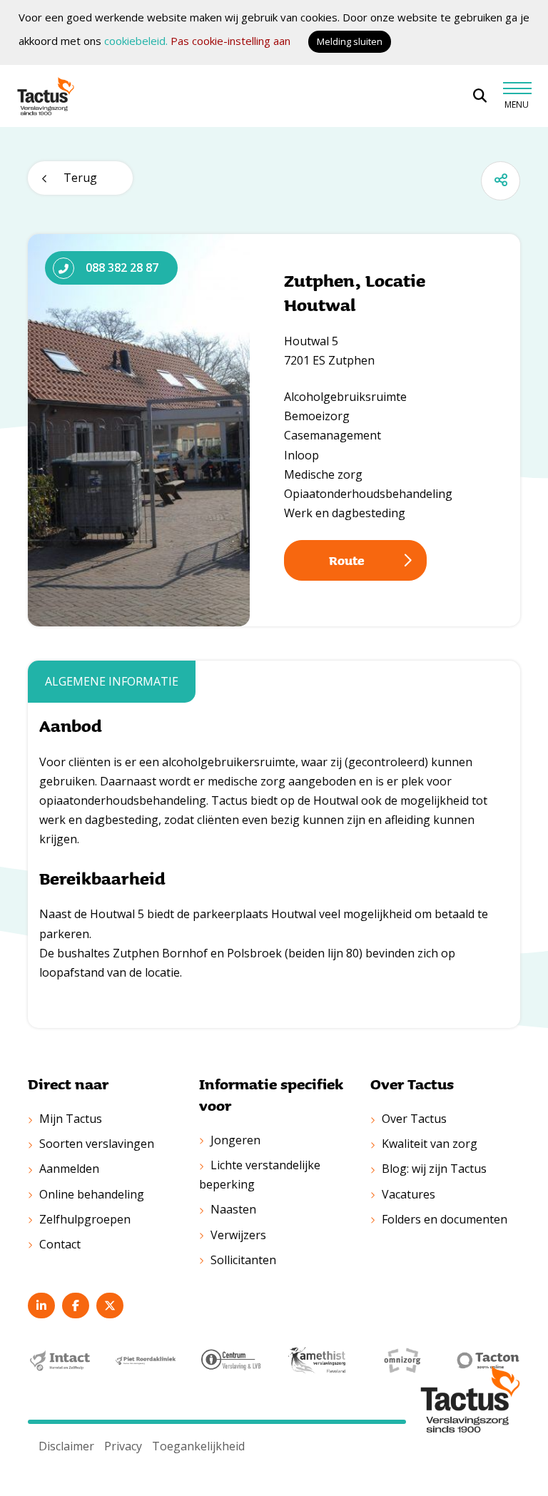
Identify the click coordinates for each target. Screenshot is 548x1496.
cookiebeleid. (136, 41)
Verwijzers (238, 1235)
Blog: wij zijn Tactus (434, 1168)
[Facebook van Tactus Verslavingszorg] (75, 1305)
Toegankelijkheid (198, 1446)
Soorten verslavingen (96, 1143)
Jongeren (235, 1140)
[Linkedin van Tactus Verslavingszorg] (41, 1305)
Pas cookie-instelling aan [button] (230, 41)
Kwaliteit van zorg (429, 1143)
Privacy (123, 1446)
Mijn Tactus (70, 1118)
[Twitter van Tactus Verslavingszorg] (109, 1305)
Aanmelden (69, 1168)
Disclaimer (66, 1446)
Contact (60, 1244)
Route (347, 560)
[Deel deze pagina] (500, 180)
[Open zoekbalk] (480, 95)
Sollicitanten (243, 1260)
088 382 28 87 (122, 267)
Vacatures (408, 1194)
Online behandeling (91, 1194)
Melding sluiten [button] (349, 41)
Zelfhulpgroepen (85, 1219)
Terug (80, 177)
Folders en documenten (444, 1219)
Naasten (233, 1209)
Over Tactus (414, 1118)
